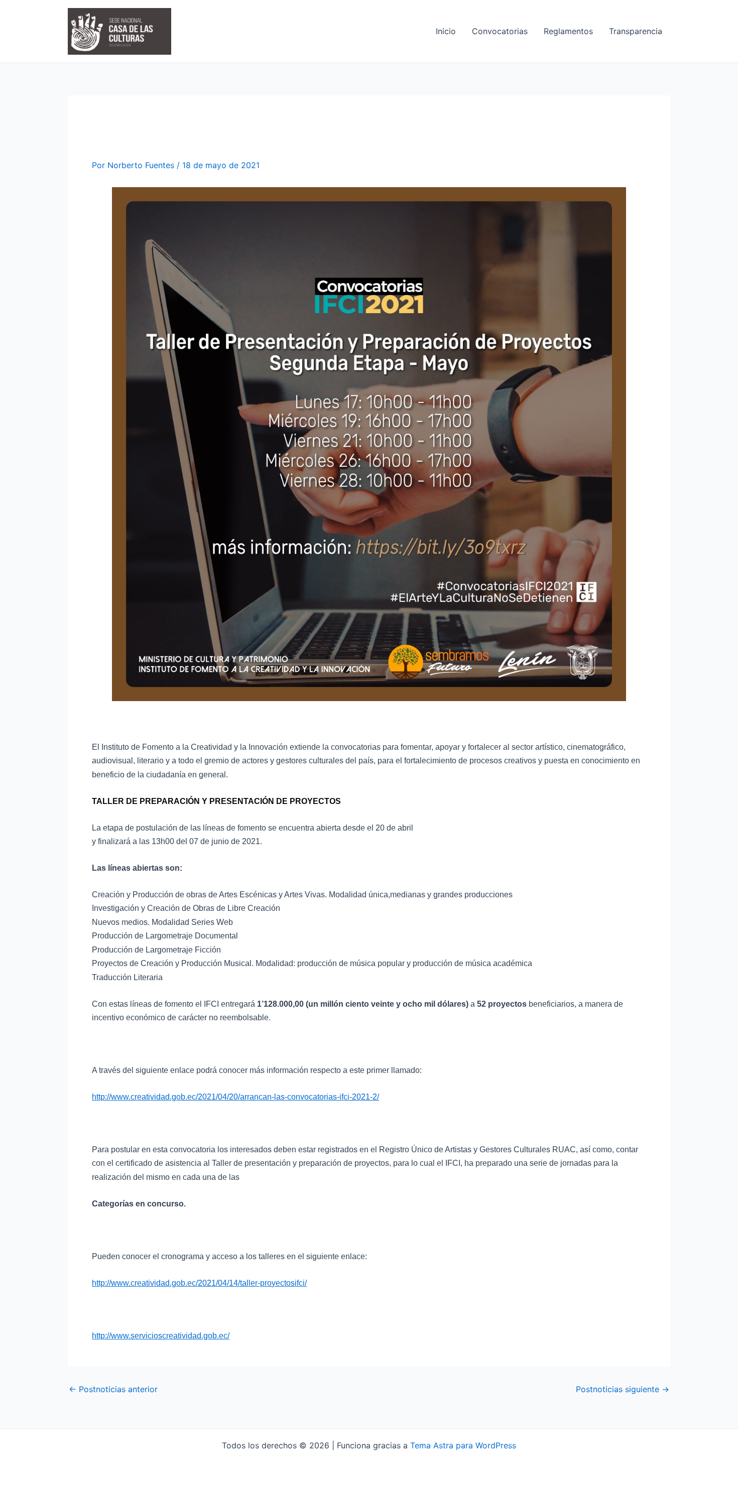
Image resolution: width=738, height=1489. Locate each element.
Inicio (446, 31)
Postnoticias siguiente (622, 1389)
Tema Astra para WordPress (463, 1445)
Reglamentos (568, 31)
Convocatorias (500, 31)
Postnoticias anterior (113, 1389)
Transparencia (635, 31)
